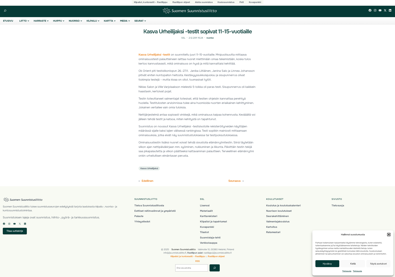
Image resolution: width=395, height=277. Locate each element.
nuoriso (210, 37)
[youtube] (380, 10)
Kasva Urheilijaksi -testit (154, 54)
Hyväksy (327, 263)
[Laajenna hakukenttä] (5, 10)
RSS (197, 261)
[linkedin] (390, 10)
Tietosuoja (346, 271)
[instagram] (375, 10)
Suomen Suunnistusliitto (183, 249)
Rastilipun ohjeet (216, 256)
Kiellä (353, 263)
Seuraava (234, 181)
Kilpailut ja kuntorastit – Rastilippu (187, 256)
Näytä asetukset (378, 263)
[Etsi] (215, 268)
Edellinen (147, 181)
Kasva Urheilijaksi (149, 168)
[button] (388, 234)
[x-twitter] (385, 10)
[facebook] (370, 10)
